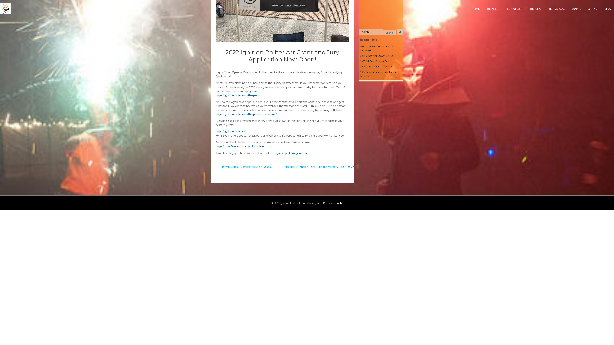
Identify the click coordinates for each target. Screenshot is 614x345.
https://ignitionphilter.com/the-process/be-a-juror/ (246, 114)
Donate (576, 8)
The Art (491, 8)
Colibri (339, 203)
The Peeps (535, 8)
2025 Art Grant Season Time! (375, 61)
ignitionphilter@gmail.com (291, 153)
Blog (608, 8)
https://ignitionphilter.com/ (232, 131)
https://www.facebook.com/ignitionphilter (241, 146)
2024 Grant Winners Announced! (377, 66)
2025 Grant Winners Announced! (377, 55)
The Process (512, 8)
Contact (592, 8)
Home (476, 8)
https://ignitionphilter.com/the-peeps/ (238, 95)
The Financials (556, 8)
